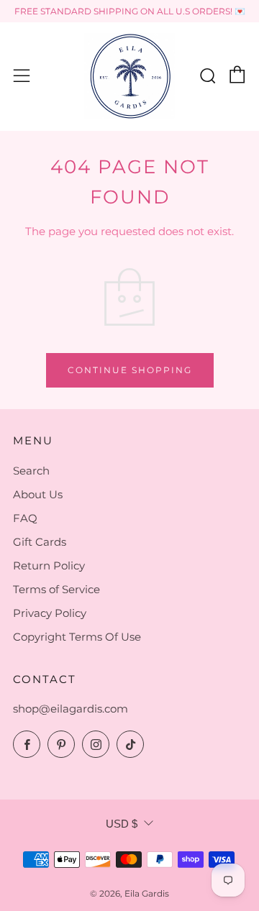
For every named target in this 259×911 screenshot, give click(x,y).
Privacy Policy (49, 613)
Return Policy (49, 565)
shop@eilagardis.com (70, 708)
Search (31, 470)
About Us (38, 494)
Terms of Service (56, 589)
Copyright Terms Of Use (77, 637)
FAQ (25, 518)
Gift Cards (39, 542)
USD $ (121, 824)
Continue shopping (130, 370)
